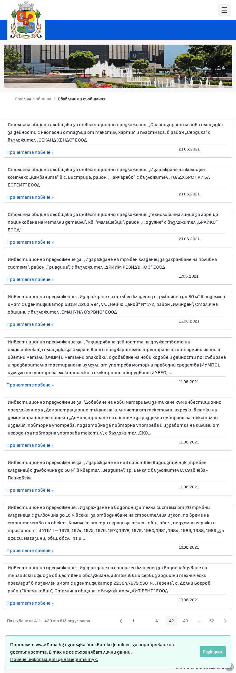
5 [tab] (205, 78)
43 (187, 621)
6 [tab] (211, 78)
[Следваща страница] (225, 621)
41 (159, 621)
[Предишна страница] (121, 621)
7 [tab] (217, 78)
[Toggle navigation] (224, 10)
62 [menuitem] (213, 621)
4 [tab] (199, 78)
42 (173, 621)
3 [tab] (193, 78)
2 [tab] (187, 78)
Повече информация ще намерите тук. (54, 659)
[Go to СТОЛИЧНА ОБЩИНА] (26, 20)
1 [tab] (181, 78)
